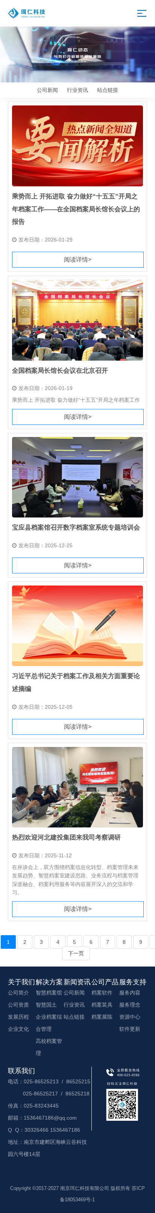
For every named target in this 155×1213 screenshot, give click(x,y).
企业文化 (18, 1029)
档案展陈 (101, 1017)
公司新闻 (47, 90)
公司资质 (18, 1005)
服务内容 (129, 993)
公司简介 (18, 993)
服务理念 (129, 1005)
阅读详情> (77, 259)
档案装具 (101, 1005)
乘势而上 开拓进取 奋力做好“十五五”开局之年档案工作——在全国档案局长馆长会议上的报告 (76, 209)
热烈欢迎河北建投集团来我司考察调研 (66, 837)
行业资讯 (77, 90)
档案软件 (101, 993)
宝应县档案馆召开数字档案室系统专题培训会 (76, 527)
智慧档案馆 (49, 993)
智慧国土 (46, 1005)
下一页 (76, 953)
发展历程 (18, 1017)
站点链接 (107, 90)
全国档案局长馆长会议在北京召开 (60, 370)
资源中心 (129, 1017)
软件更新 (129, 1029)
